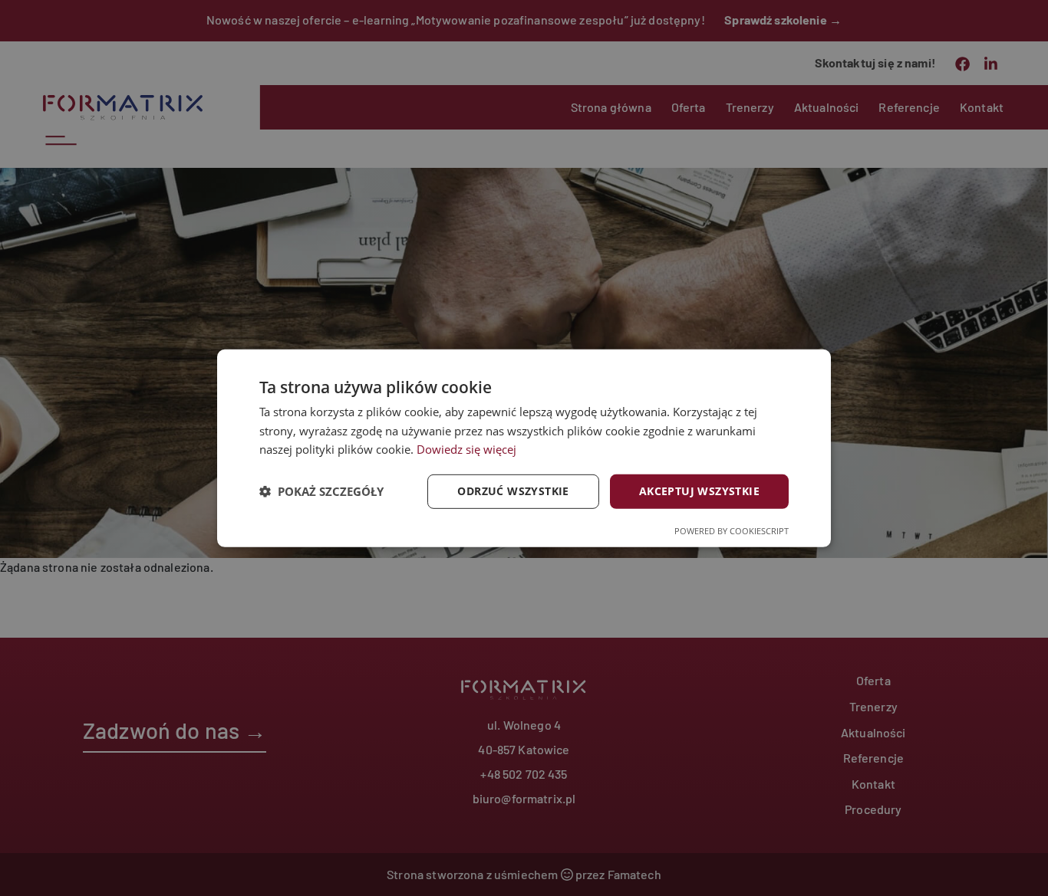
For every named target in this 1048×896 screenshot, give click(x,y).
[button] (321, 491)
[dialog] (524, 448)
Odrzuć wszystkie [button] (512, 491)
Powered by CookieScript (731, 531)
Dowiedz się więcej (466, 449)
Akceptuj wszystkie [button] (699, 491)
